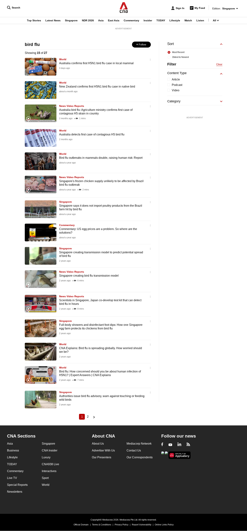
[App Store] (166, 454)
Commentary (131, 20)
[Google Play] (162, 454)
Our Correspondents (140, 457)
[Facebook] (162, 445)
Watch (188, 20)
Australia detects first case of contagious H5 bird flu (91, 134)
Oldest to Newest (180, 57)
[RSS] (188, 445)
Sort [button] (170, 44)
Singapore (71, 20)
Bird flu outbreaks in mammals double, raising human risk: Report (100, 157)
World (62, 59)
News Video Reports (71, 106)
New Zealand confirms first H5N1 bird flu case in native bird (97, 86)
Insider (148, 20)
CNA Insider (49, 450)
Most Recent (178, 52)
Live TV (12, 477)
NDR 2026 (88, 20)
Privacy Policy (121, 524)
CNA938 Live (50, 464)
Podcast (177, 84)
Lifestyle (174, 20)
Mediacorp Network (139, 443)
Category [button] (173, 101)
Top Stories (34, 20)
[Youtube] (170, 445)
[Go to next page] (93, 417)
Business (13, 450)
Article (176, 79)
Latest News (53, 20)
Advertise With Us (103, 450)
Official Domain (81, 524)
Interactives (49, 471)
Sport (45, 477)
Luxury (46, 457)
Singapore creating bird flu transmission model (89, 275)
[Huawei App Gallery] (180, 455)
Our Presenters (101, 457)
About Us (98, 443)
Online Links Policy (164, 524)
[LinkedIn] (179, 445)
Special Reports (17, 484)
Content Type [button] (177, 73)
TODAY (160, 20)
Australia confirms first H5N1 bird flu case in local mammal (96, 63)
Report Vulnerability (141, 524)
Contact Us (134, 450)
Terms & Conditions (101, 524)
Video (175, 90)
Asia (101, 20)
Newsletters (14, 491)
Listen (200, 20)
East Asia (113, 20)
